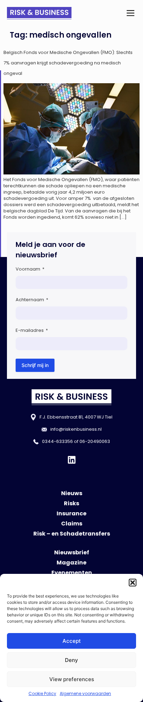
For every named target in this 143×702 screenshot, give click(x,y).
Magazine (71, 563)
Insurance (71, 513)
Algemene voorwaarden (85, 693)
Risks (71, 503)
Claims (71, 524)
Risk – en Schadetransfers (71, 534)
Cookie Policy (42, 693)
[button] (132, 582)
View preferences (71, 679)
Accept (71, 641)
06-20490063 (94, 441)
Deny (71, 660)
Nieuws (71, 493)
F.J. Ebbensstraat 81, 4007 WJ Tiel (76, 417)
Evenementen (71, 573)
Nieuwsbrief (71, 552)
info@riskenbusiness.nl (76, 429)
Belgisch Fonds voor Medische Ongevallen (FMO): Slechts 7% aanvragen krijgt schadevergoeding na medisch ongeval (68, 63)
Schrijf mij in (35, 365)
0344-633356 (57, 441)
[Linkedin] (71, 459)
